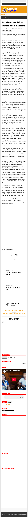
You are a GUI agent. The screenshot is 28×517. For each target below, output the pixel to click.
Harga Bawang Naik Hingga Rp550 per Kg (14, 310)
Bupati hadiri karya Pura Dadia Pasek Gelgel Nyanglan (14, 313)
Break (4, 17)
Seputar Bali (9, 28)
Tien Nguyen (24, 514)
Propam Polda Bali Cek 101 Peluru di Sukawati (12, 304)
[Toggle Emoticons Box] (3, 322)
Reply (4, 28)
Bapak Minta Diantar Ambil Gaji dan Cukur (13, 274)
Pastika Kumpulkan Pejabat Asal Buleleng (13, 289)
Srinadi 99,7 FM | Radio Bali (12, 514)
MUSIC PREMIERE (7, 404)
